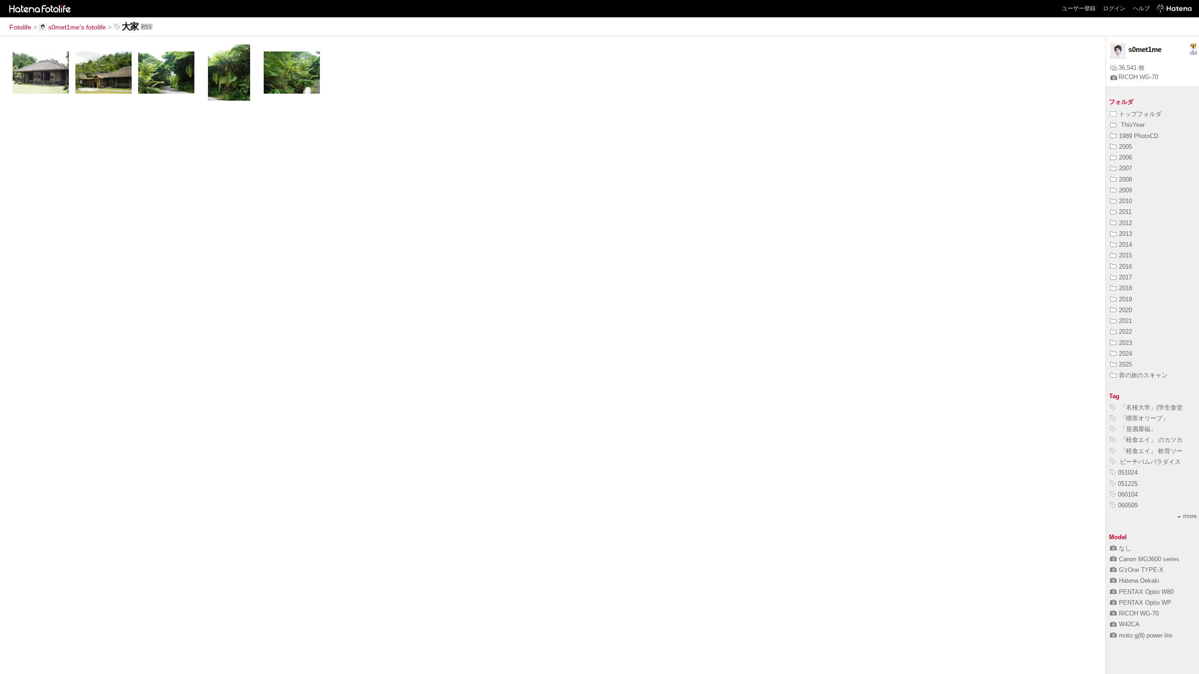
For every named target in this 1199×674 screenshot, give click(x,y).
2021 (1125, 320)
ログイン (1114, 8)
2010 (1125, 201)
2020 (1125, 310)
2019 (1125, 299)
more (1190, 516)
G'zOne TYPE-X (1141, 569)
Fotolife (20, 27)
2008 (1125, 179)
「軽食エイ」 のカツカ (1150, 439)
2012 (1125, 223)
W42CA (1129, 624)
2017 (1125, 277)
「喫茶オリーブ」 (1143, 418)
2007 (1125, 168)
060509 (1128, 505)
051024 (1128, 472)
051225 (1128, 483)
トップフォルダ (1140, 113)
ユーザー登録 (1078, 8)
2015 (1125, 255)
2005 (1125, 146)
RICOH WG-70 (1138, 77)
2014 (1125, 244)
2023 (1125, 342)
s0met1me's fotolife (77, 27)
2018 (1125, 288)
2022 (1125, 331)
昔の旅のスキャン (1143, 375)
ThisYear (1132, 124)
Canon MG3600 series (1149, 559)
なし (1125, 548)
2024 (1125, 353)
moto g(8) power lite (1145, 635)
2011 (1125, 211)
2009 (1125, 190)
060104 (1128, 494)
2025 (1125, 364)
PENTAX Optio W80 (1146, 591)
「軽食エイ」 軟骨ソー (1150, 450)
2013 (1125, 233)
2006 (1125, 157)
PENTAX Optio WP (1145, 602)
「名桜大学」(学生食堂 (1150, 407)
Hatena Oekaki (1139, 580)
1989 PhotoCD (1138, 135)
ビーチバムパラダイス (1149, 461)
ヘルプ (1141, 8)
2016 (1125, 266)
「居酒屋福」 (1137, 428)
